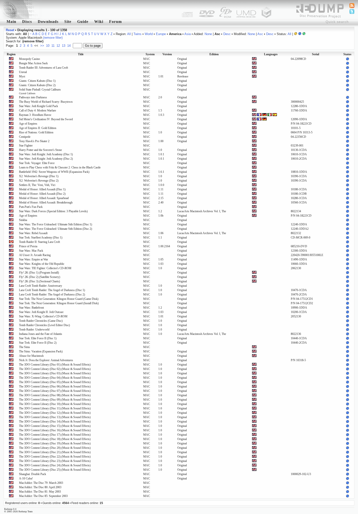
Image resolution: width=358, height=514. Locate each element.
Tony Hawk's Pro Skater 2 (34, 141)
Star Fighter (26, 145)
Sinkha (23, 220)
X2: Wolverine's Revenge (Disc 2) (38, 180)
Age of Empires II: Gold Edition (37, 128)
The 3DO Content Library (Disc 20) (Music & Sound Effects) (55, 448)
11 (53, 45)
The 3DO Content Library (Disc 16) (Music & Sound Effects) (55, 430)
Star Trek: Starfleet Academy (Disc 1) (40, 237)
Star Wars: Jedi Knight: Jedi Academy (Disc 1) (46, 154)
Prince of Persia (28, 246)
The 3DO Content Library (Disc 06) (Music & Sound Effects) (55, 386)
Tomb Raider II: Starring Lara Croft (39, 242)
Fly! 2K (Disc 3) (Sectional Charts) (39, 281)
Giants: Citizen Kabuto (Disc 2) (37, 85)
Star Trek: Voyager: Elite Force (37, 163)
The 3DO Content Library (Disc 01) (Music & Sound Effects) (55, 364)
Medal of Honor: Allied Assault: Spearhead (44, 198)
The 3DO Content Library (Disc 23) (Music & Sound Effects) (55, 461)
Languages (271, 54)
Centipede (24, 136)
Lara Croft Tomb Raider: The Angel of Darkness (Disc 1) (52, 290)
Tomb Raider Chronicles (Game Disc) (41, 320)
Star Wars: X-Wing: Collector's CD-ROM (43, 316)
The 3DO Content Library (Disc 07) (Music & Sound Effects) (55, 391)
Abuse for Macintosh (31, 356)
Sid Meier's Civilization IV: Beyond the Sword (46, 119)
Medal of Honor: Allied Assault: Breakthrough (46, 202)
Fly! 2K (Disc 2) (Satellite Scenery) (39, 277)
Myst (22, 76)
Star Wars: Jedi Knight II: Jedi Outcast (41, 312)
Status (347, 54)
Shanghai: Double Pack (32, 474)
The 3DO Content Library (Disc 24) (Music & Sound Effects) (55, 465)
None (208, 34)
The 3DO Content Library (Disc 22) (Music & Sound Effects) (55, 456)
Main (11, 21)
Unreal (23, 72)
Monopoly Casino (29, 59)
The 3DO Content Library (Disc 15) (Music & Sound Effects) (55, 426)
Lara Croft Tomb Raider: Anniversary (40, 285)
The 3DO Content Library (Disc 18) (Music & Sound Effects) (55, 439)
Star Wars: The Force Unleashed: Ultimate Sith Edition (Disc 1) (55, 224)
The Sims (24, 347)
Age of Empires (28, 123)
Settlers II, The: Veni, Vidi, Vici (37, 185)
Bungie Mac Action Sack (33, 63)
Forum (115, 21)
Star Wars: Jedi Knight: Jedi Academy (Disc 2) (46, 158)
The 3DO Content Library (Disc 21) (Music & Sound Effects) (55, 452)
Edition (214, 54)
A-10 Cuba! (26, 478)
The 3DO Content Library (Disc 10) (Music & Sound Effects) (55, 404)
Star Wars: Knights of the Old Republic (41, 264)
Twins (137, 34)
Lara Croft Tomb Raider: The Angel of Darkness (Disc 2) (52, 294)
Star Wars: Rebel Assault (33, 233)
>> (42, 45)
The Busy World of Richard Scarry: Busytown (46, 101)
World (149, 34)
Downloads (48, 21)
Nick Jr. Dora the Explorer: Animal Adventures (46, 360)
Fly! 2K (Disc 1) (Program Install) (39, 272)
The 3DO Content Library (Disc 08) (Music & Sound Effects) (55, 395)
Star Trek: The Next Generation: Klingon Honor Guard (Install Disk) (59, 303)
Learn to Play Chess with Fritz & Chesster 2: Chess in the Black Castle (60, 167)
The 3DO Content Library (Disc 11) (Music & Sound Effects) (55, 408)
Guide (82, 21)
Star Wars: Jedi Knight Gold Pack (38, 106)
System (150, 54)
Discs (27, 21)
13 (63, 45)
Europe (161, 34)
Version (167, 54)
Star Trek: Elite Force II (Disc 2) (38, 342)
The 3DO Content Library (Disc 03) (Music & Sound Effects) (55, 373)
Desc (227, 34)
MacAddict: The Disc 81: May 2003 (40, 491)
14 (69, 45)
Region (11, 54)
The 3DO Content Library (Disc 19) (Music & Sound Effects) (55, 443)
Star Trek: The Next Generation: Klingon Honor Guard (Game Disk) (58, 299)
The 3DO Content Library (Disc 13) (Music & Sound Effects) (55, 417)
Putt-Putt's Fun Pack (31, 207)
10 (47, 45)
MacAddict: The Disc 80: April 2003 (40, 487)
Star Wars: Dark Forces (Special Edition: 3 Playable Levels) (53, 211)
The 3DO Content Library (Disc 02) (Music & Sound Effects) (55, 369)
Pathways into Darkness (33, 97)
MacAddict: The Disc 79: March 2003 (41, 483)
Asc (260, 34)
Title (81, 54)
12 (58, 45)
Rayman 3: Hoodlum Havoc (35, 115)
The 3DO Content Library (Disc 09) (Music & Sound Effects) (55, 399)
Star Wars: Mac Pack (31, 250)
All (129, 34)
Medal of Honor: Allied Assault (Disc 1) (42, 189)
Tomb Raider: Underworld (34, 329)
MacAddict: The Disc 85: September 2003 (43, 496)
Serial (315, 54)
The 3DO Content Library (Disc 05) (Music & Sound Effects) (55, 382)
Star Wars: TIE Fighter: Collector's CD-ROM (45, 268)
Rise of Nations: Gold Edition (36, 132)
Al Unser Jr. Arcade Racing (35, 255)
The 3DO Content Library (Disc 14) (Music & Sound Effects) (55, 421)
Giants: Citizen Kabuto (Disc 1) (37, 81)
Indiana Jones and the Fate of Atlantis (40, 334)
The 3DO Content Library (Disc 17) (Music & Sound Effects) (55, 434)
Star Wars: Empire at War (33, 259)
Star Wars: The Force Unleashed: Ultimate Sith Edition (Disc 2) (55, 228)
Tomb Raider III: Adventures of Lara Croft (43, 67)
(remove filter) (53, 37)
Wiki (98, 21)
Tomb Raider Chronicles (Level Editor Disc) (44, 325)
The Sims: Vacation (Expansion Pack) (41, 351)
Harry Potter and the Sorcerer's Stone (40, 150)
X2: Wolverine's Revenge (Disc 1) (38, 176)
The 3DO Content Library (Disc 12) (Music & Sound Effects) (55, 412)
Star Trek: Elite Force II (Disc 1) (38, 338)
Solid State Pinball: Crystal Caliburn (40, 91)
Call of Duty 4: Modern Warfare (37, 110)
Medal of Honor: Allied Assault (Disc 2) (42, 193)
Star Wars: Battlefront (31, 307)
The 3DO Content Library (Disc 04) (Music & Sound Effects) (55, 377)
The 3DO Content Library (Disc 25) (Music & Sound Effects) (55, 469)
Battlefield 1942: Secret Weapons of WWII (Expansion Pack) (54, 172)
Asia (187, 34)
